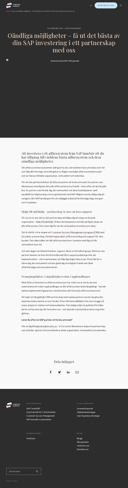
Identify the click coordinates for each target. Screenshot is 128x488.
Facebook (51, 372)
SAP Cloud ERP (33, 408)
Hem (8, 11)
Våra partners (83, 442)
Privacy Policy (11, 481)
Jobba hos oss (83, 445)
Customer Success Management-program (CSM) (75, 232)
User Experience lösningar (88, 416)
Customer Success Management (40, 416)
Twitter (60, 372)
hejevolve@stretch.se (46, 326)
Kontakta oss (106, 5)
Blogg (13, 11)
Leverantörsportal (85, 408)
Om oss (79, 433)
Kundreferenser (33, 433)
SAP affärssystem (33, 403)
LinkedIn (68, 372)
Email (77, 372)
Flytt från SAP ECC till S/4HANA (40, 412)
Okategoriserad (73, 28)
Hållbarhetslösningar (86, 412)
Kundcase (30, 438)
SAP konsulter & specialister (38, 419)
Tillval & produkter (85, 403)
